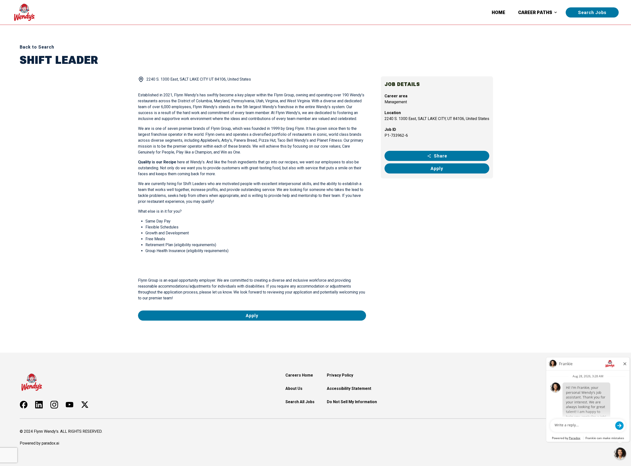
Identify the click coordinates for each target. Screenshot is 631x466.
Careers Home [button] (299, 375)
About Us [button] (293, 388)
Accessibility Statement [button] (349, 388)
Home (498, 12)
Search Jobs (592, 12)
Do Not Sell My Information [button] (352, 401)
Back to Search (37, 47)
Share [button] (440, 155)
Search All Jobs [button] (300, 401)
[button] (24, 405)
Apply (437, 168)
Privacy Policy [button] (340, 375)
